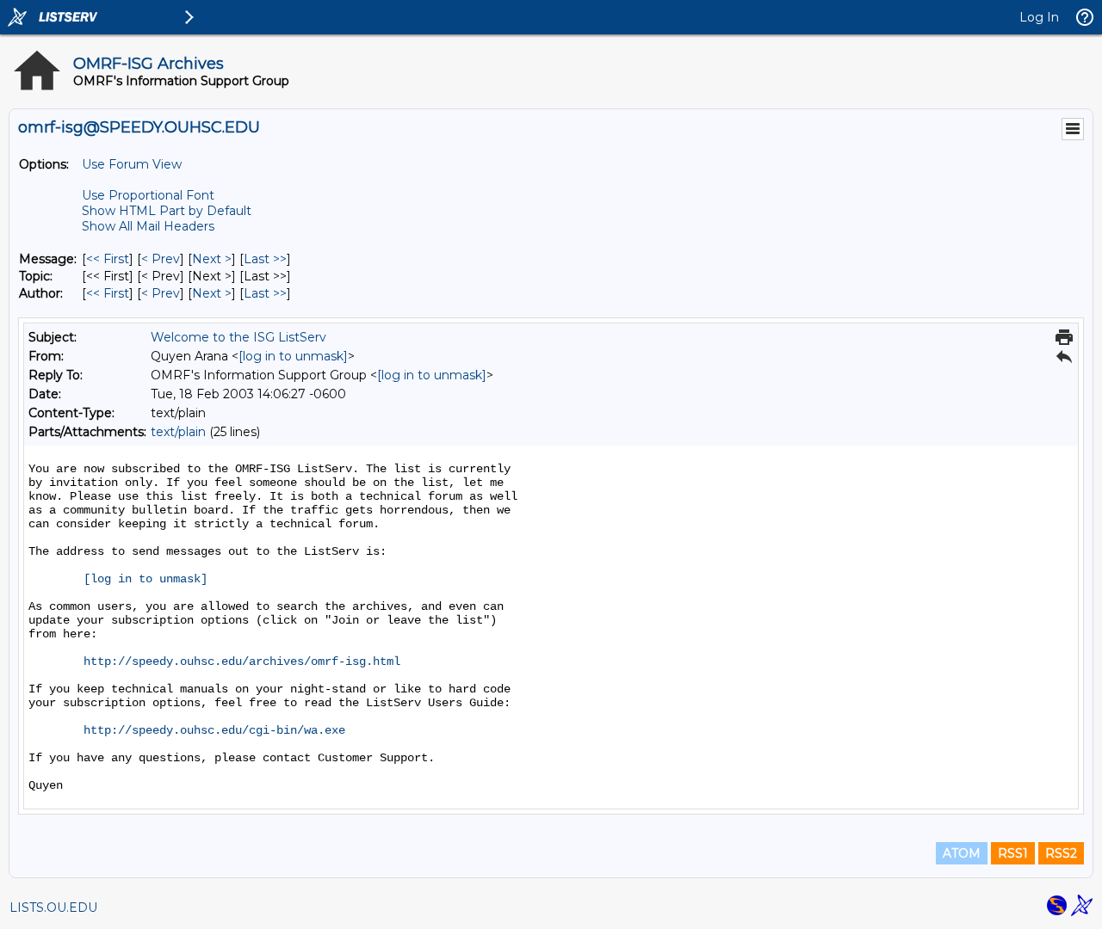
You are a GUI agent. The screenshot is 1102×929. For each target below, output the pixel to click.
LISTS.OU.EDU (53, 907)
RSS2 (1061, 853)
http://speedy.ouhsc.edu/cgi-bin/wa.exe (214, 730)
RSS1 (1013, 853)
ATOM (962, 853)
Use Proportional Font (148, 195)
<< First (107, 259)
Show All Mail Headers (148, 226)
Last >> (265, 259)
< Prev (160, 259)
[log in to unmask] (293, 356)
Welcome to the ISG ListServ (238, 337)
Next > (212, 259)
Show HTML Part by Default (166, 210)
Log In (1039, 17)
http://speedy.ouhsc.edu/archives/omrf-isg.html (242, 661)
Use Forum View (132, 164)
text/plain (178, 432)
